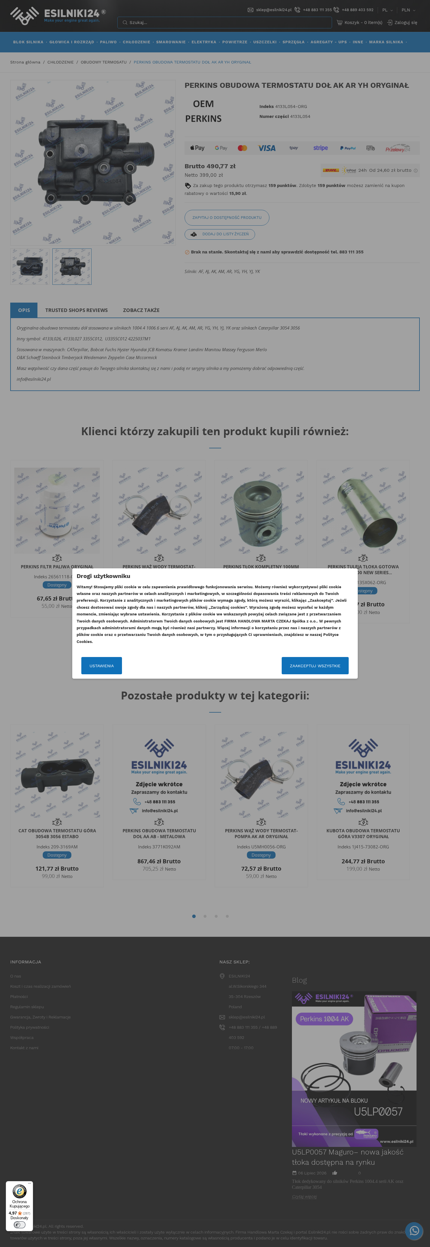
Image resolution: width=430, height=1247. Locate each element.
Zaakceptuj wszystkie (315, 665)
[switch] (19, 1224)
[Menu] (29, 1184)
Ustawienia (102, 665)
